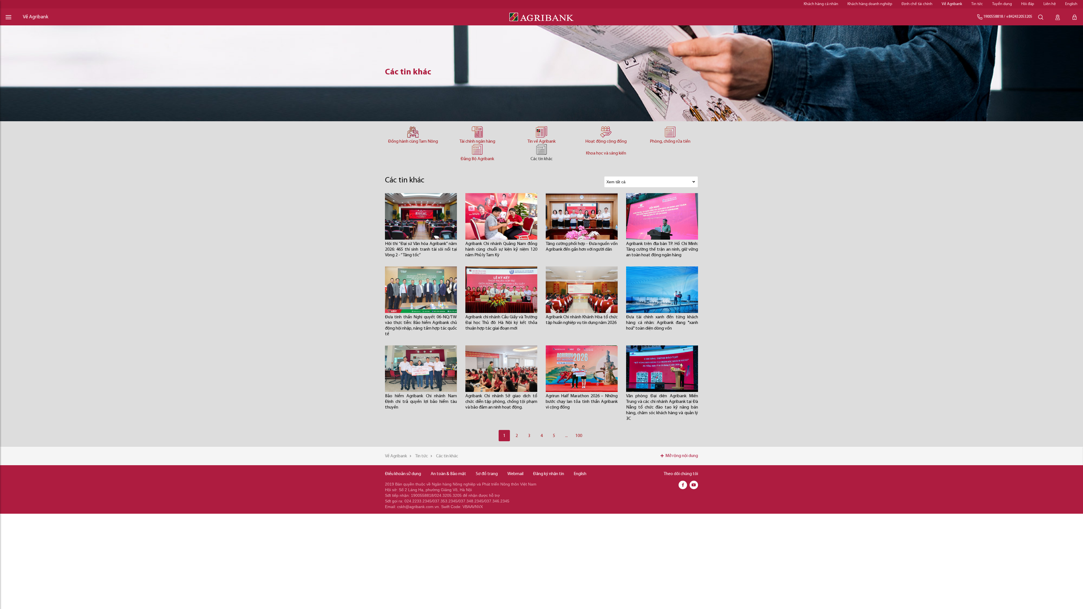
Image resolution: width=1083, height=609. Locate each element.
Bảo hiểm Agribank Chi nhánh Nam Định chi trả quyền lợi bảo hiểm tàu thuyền (421, 402)
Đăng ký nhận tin (548, 474)
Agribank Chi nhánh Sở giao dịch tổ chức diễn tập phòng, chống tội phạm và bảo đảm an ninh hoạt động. (501, 402)
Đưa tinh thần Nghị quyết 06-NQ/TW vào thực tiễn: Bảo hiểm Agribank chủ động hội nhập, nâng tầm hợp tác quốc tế (421, 325)
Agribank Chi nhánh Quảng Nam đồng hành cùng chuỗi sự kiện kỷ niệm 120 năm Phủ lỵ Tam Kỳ (501, 249)
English (1071, 4)
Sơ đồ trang (487, 474)
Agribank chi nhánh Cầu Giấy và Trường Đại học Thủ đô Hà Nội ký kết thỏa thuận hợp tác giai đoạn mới (501, 323)
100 (578, 436)
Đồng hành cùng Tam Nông (413, 141)
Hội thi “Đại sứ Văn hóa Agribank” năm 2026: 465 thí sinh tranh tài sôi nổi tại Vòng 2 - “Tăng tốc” (421, 249)
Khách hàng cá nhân (821, 4)
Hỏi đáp (1027, 4)
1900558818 (993, 17)
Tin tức (977, 4)
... (566, 436)
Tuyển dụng (1002, 4)
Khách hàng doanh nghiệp (870, 4)
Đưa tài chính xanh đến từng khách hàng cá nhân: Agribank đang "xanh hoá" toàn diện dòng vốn (662, 323)
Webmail (515, 474)
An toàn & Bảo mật (448, 474)
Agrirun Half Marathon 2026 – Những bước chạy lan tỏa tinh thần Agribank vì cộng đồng (582, 402)
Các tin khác (541, 159)
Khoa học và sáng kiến (606, 153)
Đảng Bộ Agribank (477, 159)
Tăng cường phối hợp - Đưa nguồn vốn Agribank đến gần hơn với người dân (582, 247)
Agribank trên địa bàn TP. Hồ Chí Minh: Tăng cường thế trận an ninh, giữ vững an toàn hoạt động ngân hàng (662, 249)
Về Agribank (952, 4)
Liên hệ (1050, 4)
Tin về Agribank (541, 141)
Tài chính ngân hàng (477, 141)
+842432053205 (1019, 17)
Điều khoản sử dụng (403, 474)
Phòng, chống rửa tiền (670, 141)
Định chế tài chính (917, 4)
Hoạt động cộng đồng (606, 141)
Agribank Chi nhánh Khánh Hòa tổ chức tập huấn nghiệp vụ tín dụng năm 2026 (582, 320)
